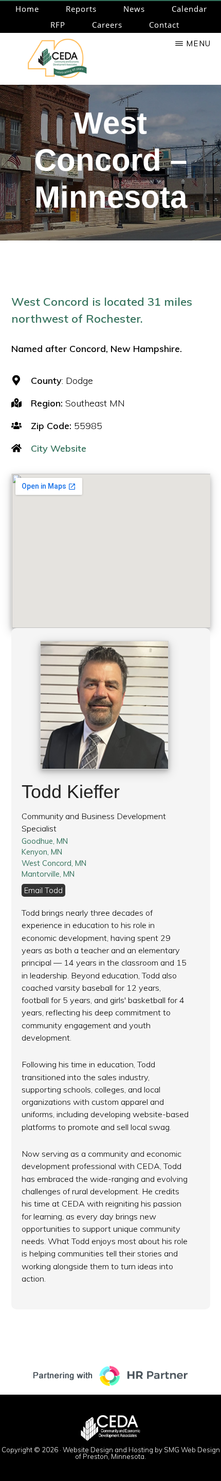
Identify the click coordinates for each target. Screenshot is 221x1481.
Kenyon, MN (42, 852)
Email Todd (43, 890)
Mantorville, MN (48, 874)
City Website (58, 448)
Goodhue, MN (45, 841)
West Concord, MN (54, 863)
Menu (198, 43)
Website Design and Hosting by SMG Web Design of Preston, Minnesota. (141, 1453)
